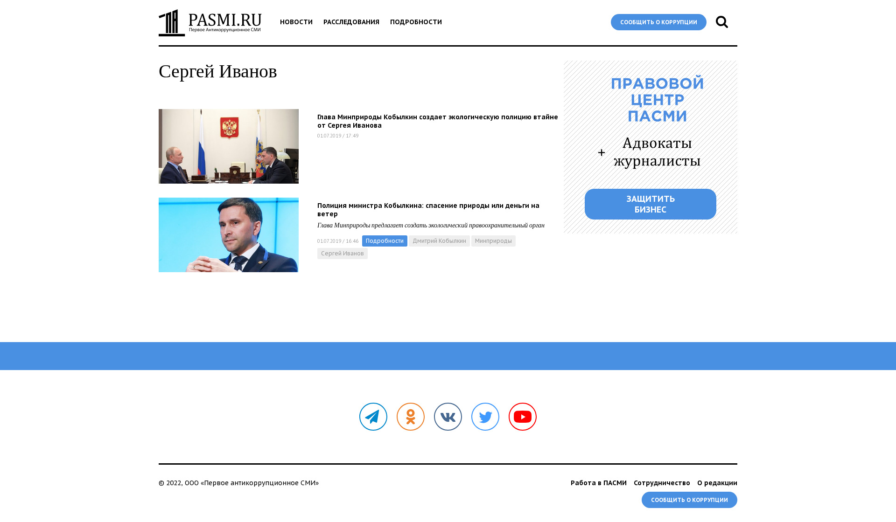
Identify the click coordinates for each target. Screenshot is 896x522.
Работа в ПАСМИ (599, 483)
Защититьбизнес (651, 204)
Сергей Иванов (342, 253)
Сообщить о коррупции (658, 22)
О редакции (717, 483)
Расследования (351, 22)
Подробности (416, 22)
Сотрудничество (662, 483)
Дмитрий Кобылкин (439, 240)
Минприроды (493, 240)
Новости (296, 22)
